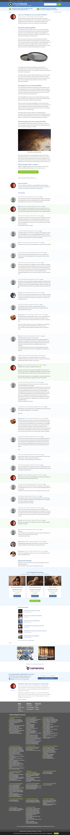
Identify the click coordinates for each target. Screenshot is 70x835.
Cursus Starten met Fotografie (15, 719)
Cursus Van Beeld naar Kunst (49, 748)
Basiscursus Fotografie (13, 729)
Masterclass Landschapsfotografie (33, 773)
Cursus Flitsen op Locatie (14, 788)
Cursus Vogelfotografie (47, 772)
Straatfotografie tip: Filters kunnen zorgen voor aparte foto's (35, 630)
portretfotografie (40, 188)
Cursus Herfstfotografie (13, 775)
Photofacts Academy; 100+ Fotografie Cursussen (22, 8)
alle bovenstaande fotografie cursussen (34, 826)
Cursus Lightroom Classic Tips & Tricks (50, 726)
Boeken (19, 709)
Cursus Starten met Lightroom (49, 718)
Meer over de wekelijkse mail (14, 677)
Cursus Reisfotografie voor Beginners (33, 719)
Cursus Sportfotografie (30, 724)
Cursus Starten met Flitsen (14, 785)
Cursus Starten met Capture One (32, 809)
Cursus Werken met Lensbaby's (49, 751)
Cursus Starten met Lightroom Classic (50, 719)
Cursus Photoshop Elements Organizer (17, 760)
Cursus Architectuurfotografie (32, 720)
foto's (19, 321)
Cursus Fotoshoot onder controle (15, 789)
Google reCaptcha (26, 679)
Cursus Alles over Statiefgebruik (15, 733)
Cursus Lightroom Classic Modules (50, 721)
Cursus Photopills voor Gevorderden (16, 809)
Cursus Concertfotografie (31, 718)
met (30, 152)
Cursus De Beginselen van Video (49, 801)
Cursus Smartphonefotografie (32, 735)
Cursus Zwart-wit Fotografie (48, 754)
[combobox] (50, 4)
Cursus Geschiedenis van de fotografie (16, 725)
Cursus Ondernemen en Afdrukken (33, 801)
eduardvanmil (21, 314)
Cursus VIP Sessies (30, 818)
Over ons (38, 703)
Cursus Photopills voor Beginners (15, 808)
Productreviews (29, 815)
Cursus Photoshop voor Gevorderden (16, 751)
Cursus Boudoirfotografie (14, 786)
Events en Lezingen (30, 821)
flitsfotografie (32, 188)
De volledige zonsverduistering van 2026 (32, 610)
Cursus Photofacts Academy (31, 822)
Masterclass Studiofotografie (31, 784)
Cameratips (11, 724)
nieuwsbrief (29, 831)
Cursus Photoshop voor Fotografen (16, 749)
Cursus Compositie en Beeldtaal (15, 728)
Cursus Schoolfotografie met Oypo (33, 802)
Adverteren (37, 709)
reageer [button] (40, 196)
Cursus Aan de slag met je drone (32, 811)
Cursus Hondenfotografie (48, 773)
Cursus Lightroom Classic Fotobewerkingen (48, 728)
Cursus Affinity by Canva (31, 814)
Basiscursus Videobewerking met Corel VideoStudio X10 (49, 805)
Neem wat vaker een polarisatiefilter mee (32, 620)
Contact (36, 705)
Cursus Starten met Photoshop (15, 748)
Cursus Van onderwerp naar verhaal (50, 749)
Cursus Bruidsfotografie (47, 784)
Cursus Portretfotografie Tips (15, 784)
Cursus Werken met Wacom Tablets (33, 808)
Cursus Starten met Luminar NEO (32, 747)
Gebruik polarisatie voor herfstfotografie (31, 635)
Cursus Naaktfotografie (13, 793)
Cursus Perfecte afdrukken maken (32, 810)
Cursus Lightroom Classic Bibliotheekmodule (48, 732)
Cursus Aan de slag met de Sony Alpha (33, 738)
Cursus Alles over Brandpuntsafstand (16, 730)
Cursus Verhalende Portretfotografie (16, 790)
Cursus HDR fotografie (30, 730)
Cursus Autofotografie (13, 800)
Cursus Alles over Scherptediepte (15, 720)
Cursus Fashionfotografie (31, 788)
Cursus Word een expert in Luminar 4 (33, 750)
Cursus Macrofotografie (13, 776)
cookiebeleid (49, 833)
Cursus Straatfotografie (30, 721)
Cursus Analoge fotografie (48, 755)
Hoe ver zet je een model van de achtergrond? (33, 615)
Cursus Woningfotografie (14, 801)
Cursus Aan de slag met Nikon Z (32, 743)
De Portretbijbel (29, 705)
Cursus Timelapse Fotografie (32, 737)
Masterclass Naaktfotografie (17, 587)
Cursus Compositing (13, 761)
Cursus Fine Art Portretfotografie (15, 796)
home (11, 12)
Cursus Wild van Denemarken (15, 780)
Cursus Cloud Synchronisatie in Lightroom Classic (49, 738)
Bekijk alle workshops (35, 600)
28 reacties (41, 16)
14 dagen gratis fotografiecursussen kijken (28, 171)
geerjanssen (21, 551)
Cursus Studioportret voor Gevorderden (34, 785)
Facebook (12, 679)
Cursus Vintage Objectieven (48, 758)
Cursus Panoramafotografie (31, 731)
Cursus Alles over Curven (14, 765)
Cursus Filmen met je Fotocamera (49, 800)
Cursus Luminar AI (29, 749)
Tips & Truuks (20, 710)
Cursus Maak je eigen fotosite (32, 823)
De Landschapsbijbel (30, 707)
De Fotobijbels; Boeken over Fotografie (48, 8)
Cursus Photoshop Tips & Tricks (15, 763)
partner (40, 831)
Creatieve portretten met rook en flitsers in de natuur (34, 625)
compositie (20, 188)
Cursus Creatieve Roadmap (48, 750)
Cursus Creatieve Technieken (49, 747)
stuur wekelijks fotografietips (48, 678)
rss (37, 831)
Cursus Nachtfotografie (30, 732)
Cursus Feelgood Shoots (14, 795)
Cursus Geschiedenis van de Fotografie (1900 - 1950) (15, 727)
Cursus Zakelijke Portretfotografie (15, 794)
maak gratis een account (38, 565)
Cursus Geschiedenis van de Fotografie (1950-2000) (15, 732)
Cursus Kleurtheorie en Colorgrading (16, 750)
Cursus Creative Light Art (48, 757)
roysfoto (20, 292)
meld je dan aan (29, 565)
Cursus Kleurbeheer (30, 727)
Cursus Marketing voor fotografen (32, 800)
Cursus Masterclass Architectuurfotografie (30, 726)
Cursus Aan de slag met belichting (16, 721)
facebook (34, 831)
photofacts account (23, 831)
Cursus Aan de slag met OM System (33, 739)
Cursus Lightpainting (47, 756)
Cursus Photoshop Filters (14, 762)
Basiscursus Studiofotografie (31, 786)
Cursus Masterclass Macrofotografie (16, 774)
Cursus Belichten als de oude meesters (34, 787)
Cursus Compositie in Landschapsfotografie (30, 779)
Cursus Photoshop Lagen (14, 753)
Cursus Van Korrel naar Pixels (32, 736)
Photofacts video (21, 707)
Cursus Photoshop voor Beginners (16, 747)
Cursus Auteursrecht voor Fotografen (33, 812)
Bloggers (36, 707)
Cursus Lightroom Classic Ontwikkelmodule (48, 725)
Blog (19, 703)
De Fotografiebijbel (30, 709)
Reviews (19, 705)
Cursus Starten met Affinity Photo (32, 813)
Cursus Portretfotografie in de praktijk (16, 787)
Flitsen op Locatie (53, 587)
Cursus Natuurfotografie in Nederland (16, 777)
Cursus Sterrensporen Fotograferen (33, 777)
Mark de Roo (21, 541)
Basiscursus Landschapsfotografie (33, 774)
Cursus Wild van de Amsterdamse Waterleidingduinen (16, 779)
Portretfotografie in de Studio (35, 587)
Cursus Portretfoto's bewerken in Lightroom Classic (49, 723)
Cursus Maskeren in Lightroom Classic (50, 720)
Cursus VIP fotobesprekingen (15, 810)
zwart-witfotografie (26, 188)
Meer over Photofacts (22, 699)
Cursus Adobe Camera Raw (14, 752)
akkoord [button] (56, 833)
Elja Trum (31, 16)
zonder (34, 152)
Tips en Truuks (31, 640)
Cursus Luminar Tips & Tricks (32, 748)
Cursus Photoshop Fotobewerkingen (16, 764)
